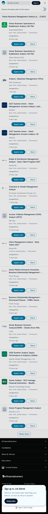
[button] (24, 257)
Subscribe (11, 501)
